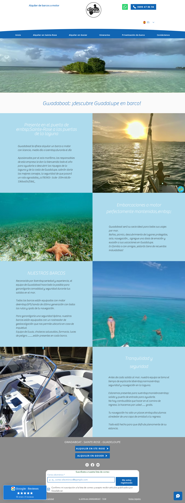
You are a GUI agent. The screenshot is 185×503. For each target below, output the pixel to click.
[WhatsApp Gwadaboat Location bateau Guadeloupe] (125, 7)
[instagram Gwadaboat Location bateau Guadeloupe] (87, 465)
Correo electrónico (56, 475)
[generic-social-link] (98, 465)
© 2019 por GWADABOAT (90, 499)
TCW (104, 499)
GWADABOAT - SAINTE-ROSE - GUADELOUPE (92, 442)
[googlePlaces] (92, 465)
